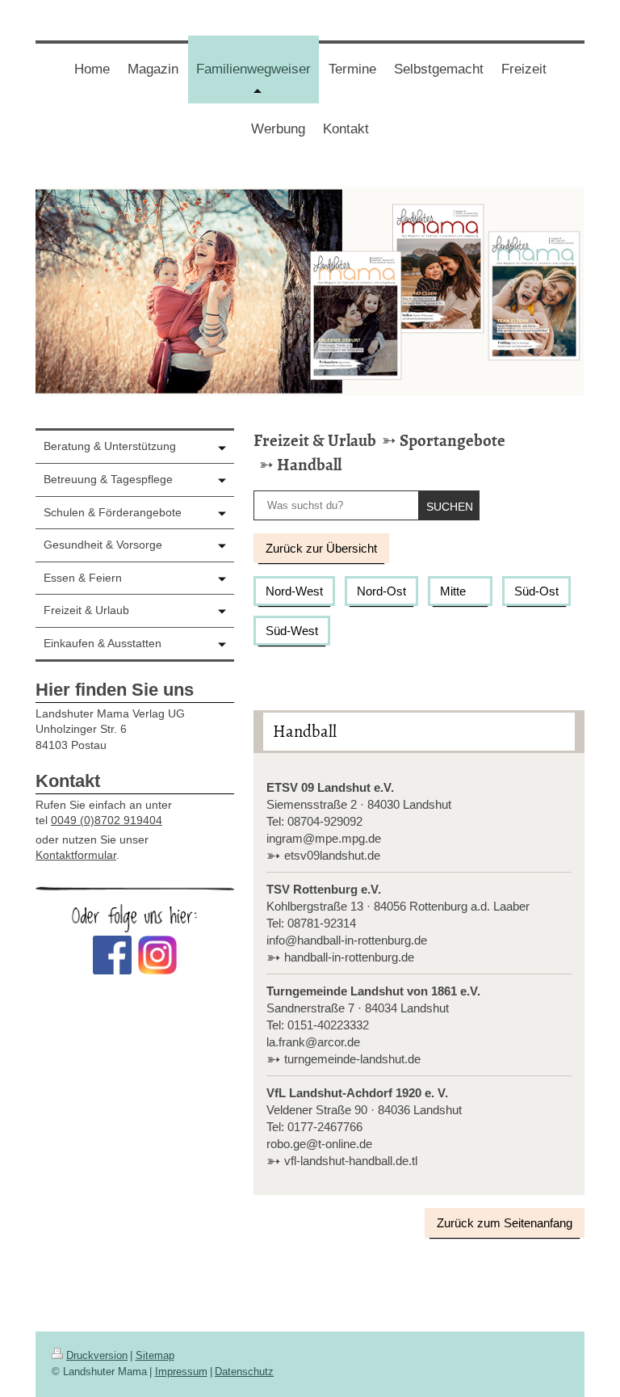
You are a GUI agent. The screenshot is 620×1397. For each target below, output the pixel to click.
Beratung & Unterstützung (110, 446)
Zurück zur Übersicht (321, 548)
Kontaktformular (76, 854)
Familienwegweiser (257, 82)
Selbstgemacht (439, 69)
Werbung (278, 129)
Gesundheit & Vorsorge (103, 544)
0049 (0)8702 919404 (106, 820)
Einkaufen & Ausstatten (102, 643)
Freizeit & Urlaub (314, 440)
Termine (352, 69)
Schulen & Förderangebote (113, 512)
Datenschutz (244, 1371)
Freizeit (524, 69)
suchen (449, 506)
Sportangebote (452, 440)
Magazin (153, 69)
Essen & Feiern (83, 577)
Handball (309, 464)
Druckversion (97, 1355)
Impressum (181, 1371)
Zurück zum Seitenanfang (504, 1223)
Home (92, 69)
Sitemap (155, 1355)
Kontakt (346, 129)
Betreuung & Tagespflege (108, 479)
